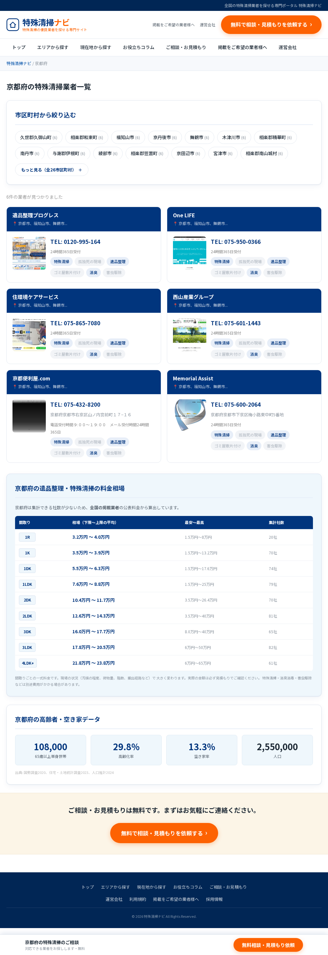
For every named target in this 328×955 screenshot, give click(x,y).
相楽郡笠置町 (147, 153)
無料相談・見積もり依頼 (268, 945)
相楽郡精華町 (275, 137)
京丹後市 (165, 137)
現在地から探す (95, 47)
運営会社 (207, 24)
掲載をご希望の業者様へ (173, 24)
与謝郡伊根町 (69, 153)
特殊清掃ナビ (18, 63)
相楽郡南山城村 (264, 153)
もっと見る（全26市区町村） (48, 170)
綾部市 (108, 153)
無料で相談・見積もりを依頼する (162, 833)
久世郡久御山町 (38, 137)
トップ (19, 47)
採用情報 (214, 899)
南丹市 (29, 153)
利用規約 (137, 899)
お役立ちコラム (138, 47)
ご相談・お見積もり (186, 47)
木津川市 (234, 137)
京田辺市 (188, 153)
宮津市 (223, 153)
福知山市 (128, 137)
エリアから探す (53, 47)
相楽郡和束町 (86, 137)
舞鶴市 (199, 137)
